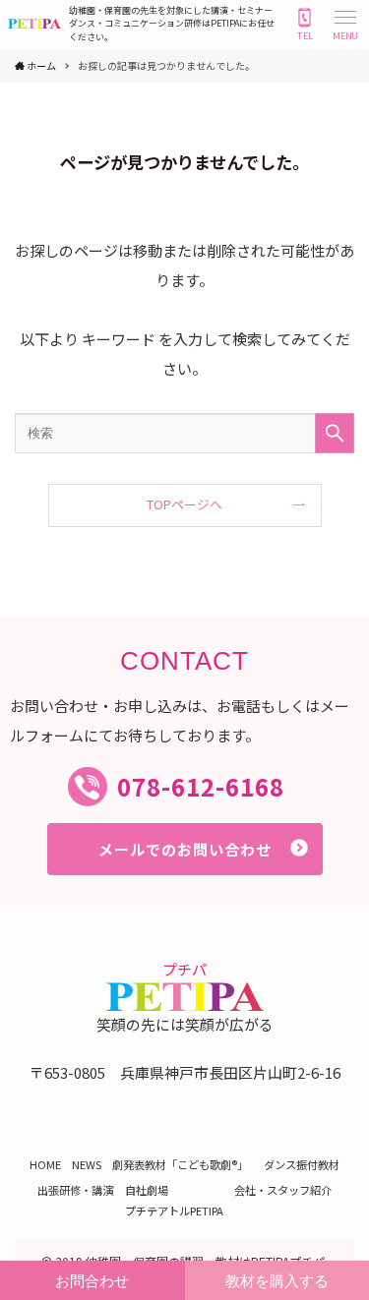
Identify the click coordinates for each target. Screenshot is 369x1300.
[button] (345, 23)
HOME (45, 1164)
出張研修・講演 (75, 1190)
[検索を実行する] (334, 433)
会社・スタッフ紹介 (283, 1190)
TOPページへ (184, 504)
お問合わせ (92, 1280)
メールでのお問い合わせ (185, 849)
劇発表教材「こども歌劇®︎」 (182, 1164)
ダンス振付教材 (301, 1164)
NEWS (86, 1164)
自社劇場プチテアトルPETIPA (174, 1199)
